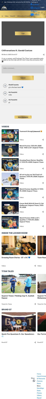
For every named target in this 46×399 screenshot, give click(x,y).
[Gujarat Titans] (4, 7)
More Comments (23, 117)
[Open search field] (35, 375)
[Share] (43, 54)
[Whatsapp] (34, 380)
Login (42, 7)
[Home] (2, 16)
